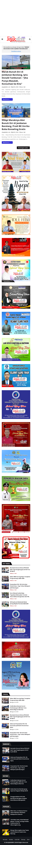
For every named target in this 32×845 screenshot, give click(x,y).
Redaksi (11, 839)
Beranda (5, 839)
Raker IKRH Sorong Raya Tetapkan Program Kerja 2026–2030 (20, 577)
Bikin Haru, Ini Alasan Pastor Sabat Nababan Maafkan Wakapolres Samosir (18, 812)
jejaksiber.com (6, 87)
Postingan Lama (23, 148)
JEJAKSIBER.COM (12, 842)
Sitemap (23, 839)
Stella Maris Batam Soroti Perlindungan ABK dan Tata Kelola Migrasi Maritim (18, 707)
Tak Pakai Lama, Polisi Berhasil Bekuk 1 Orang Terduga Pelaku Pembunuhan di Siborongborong (19, 822)
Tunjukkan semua (16, 51)
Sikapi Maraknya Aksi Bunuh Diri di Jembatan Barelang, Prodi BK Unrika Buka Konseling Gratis (15, 125)
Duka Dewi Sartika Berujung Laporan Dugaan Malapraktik (19, 790)
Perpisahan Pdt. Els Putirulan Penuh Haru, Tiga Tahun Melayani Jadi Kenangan (20, 586)
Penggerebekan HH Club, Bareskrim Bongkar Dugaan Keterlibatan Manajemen (18, 798)
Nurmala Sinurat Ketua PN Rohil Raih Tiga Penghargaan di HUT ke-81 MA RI (20, 569)
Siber (28, 839)
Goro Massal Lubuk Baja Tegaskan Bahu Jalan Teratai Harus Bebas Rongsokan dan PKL (19, 594)
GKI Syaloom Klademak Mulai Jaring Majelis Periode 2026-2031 (19, 603)
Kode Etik (17, 839)
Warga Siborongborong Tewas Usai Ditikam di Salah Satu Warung (19, 831)
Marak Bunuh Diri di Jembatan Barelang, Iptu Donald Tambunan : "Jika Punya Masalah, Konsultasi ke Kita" (15, 77)
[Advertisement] (16, 18)
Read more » (6, 99)
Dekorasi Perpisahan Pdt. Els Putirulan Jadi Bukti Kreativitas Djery (19, 725)
